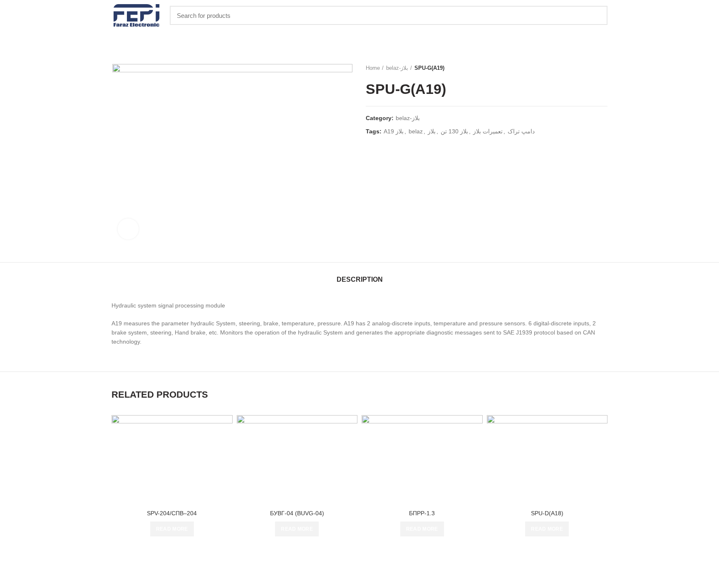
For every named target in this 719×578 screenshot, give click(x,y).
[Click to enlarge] (128, 229)
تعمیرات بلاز (488, 131)
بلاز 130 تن (454, 131)
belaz (416, 131)
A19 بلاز (394, 131)
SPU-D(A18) (547, 513)
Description (360, 279)
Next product (603, 68)
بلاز (432, 131)
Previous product (587, 68)
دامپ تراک (521, 131)
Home (373, 68)
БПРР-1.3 (422, 513)
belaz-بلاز (397, 68)
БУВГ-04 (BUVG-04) (297, 513)
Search (596, 15)
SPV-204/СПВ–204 (172, 513)
